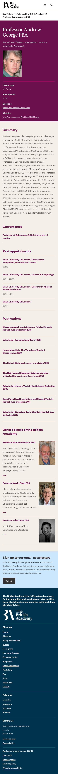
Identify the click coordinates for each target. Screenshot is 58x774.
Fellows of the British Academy (31, 14)
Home (5, 631)
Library (6, 686)
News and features (11, 652)
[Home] (11, 5)
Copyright (7, 755)
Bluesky (6, 712)
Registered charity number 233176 (18, 751)
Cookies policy (9, 763)
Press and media (10, 657)
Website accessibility (12, 767)
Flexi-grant (8, 648)
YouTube (7, 708)
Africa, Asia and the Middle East (16, 107)
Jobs (5, 678)
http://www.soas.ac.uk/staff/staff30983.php (21, 116)
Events (6, 644)
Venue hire (7, 682)
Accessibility (8, 743)
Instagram (7, 704)
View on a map (9, 738)
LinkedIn (7, 699)
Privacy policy (9, 759)
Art (4, 674)
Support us (7, 661)
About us (7, 636)
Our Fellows (8, 14)
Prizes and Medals (11, 665)
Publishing (7, 669)
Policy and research (11, 640)
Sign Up (9, 580)
